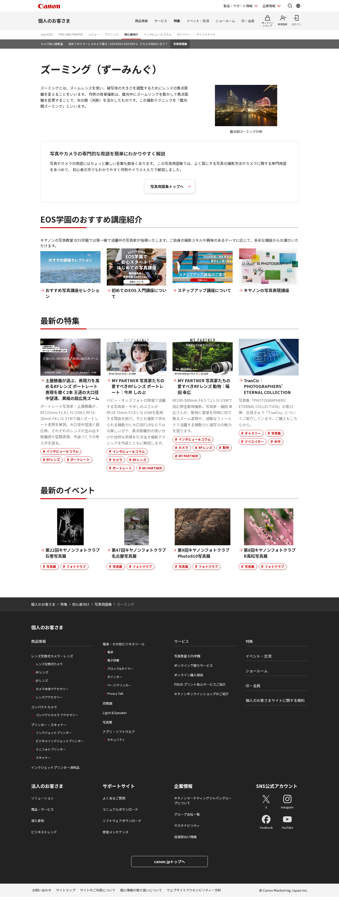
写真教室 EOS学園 (187, 656)
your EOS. (47, 34)
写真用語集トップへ (167, 186)
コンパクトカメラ (44, 707)
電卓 (110, 652)
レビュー (93, 34)
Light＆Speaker (115, 712)
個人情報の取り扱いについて (141, 890)
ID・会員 (247, 20)
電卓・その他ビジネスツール (124, 644)
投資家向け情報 (185, 836)
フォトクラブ (76, 566)
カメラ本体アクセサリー (52, 689)
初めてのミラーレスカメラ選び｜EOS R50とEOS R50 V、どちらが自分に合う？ (118, 44)
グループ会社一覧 (187, 814)
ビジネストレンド (44, 832)
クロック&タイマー (120, 668)
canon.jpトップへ (169, 861)
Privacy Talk (115, 693)
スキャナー (43, 757)
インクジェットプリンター (54, 732)
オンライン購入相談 (188, 675)
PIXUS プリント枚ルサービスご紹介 (200, 684)
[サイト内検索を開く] (290, 6)
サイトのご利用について (98, 890)
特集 (177, 20)
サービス (160, 20)
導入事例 (37, 820)
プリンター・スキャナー (49, 724)
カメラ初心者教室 (52, 44)
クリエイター (254, 441)
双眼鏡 (107, 703)
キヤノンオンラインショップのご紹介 (201, 693)
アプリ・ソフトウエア (119, 731)
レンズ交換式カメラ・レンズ (52, 656)
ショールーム (225, 20)
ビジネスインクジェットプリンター (60, 741)
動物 (226, 447)
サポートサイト (119, 786)
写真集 (276, 433)
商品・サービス (42, 809)
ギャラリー (184, 34)
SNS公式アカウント (276, 786)
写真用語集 (180, 44)
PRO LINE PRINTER (71, 34)
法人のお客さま (47, 786)
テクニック (112, 34)
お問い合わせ (41, 890)
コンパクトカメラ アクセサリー (57, 715)
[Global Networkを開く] (298, 6)
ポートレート (80, 459)
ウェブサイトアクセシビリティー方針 (194, 890)
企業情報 (268, 5)
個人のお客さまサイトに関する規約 (275, 700)
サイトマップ (65, 890)
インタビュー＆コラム (157, 34)
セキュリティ (116, 739)
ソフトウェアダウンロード (122, 820)
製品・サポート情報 (238, 5)
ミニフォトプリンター (51, 749)
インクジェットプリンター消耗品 (55, 767)
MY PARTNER (152, 468)
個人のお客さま (54, 20)
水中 (277, 441)
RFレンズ (53, 459)
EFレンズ (42, 680)
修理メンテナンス (115, 832)
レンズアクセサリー (49, 697)
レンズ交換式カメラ (49, 664)
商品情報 (141, 20)
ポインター (114, 677)
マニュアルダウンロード (120, 809)
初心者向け (131, 34)
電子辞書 (113, 660)
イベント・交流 (198, 20)
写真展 (51, 566)
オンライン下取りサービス (193, 665)
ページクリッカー (119, 685)
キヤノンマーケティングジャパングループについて (203, 800)
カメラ (117, 459)
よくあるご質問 (114, 798)
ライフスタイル (206, 34)
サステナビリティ (187, 825)
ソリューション (42, 798)
